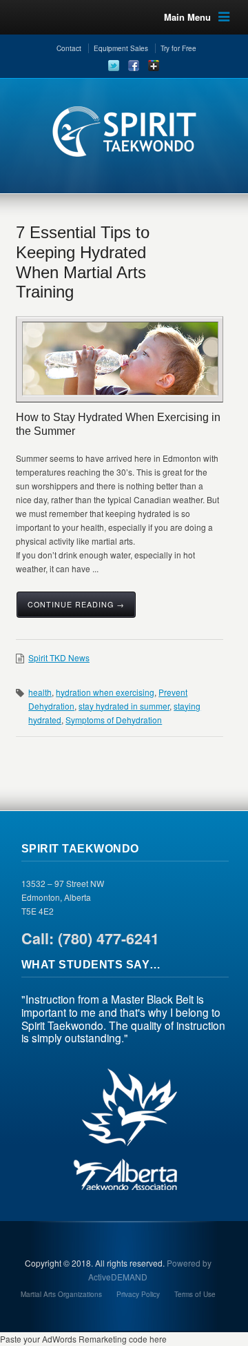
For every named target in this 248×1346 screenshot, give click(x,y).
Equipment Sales (121, 48)
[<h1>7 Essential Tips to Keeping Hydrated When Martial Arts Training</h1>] (120, 358)
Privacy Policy (138, 1294)
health (40, 692)
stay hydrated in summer (124, 706)
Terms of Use (195, 1294)
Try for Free (178, 48)
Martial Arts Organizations (61, 1294)
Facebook (133, 65)
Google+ (153, 65)
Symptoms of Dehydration (113, 719)
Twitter (113, 65)
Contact (68, 48)
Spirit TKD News (59, 657)
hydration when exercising (105, 692)
